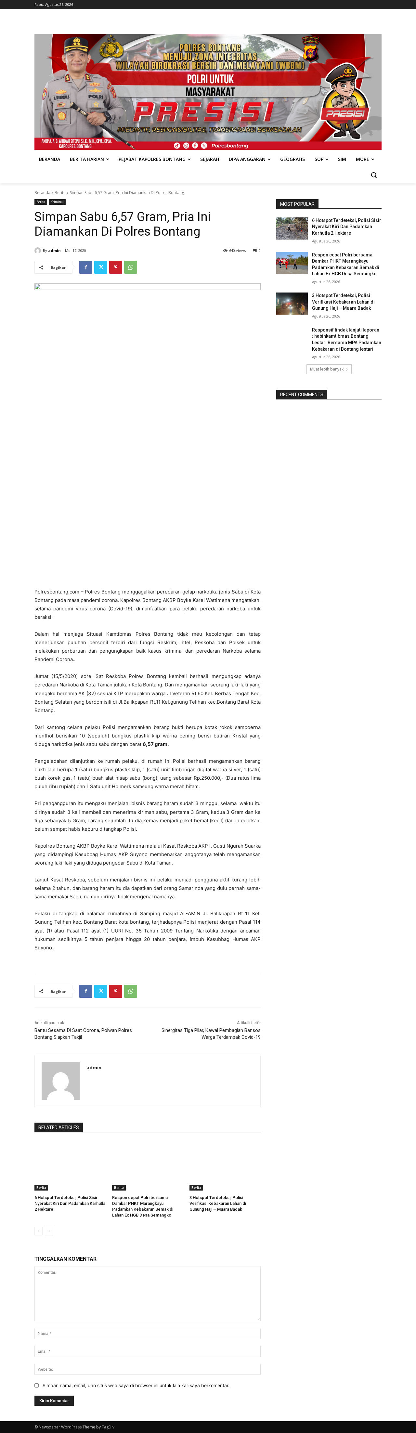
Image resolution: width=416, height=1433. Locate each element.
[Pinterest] (115, 267)
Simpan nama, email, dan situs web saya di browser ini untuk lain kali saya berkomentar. (136, 1385)
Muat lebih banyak (327, 369)
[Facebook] (85, 267)
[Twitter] (100, 267)
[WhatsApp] (130, 267)
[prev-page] (38, 1231)
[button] (374, 175)
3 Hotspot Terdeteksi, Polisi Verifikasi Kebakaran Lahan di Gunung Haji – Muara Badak (217, 1203)
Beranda (42, 192)
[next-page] (49, 1231)
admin (54, 250)
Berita (60, 192)
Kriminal (57, 202)
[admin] (38, 250)
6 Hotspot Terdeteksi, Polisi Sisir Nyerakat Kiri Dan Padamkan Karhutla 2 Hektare (69, 1203)
